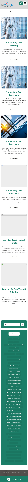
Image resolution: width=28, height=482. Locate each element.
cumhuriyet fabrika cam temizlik (13, 410)
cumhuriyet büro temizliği (14, 365)
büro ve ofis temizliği (13, 341)
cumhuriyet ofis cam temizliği (14, 428)
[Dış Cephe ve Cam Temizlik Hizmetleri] (7, 4)
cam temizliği (19, 353)
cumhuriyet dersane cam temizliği (14, 392)
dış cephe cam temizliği (14, 437)
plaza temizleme (9, 461)
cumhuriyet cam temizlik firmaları (14, 380)
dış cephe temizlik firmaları (13, 440)
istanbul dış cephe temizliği (14, 458)
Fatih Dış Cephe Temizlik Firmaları (14, 452)
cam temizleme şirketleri (10, 344)
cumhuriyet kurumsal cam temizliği (14, 425)
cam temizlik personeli (14, 350)
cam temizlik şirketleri (9, 353)
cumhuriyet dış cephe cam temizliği (14, 401)
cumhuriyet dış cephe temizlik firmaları (14, 404)
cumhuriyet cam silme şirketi (14, 374)
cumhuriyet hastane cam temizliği (14, 419)
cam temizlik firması (14, 347)
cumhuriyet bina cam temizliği (14, 359)
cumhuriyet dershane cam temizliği (14, 395)
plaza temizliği (19, 461)
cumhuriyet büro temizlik (14, 362)
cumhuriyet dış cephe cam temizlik (14, 398)
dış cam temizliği (13, 431)
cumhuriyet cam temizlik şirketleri (14, 383)
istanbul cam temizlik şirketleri (14, 455)
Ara (22, 324)
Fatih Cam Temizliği (14, 449)
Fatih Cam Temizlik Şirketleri (14, 446)
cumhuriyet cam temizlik (14, 377)
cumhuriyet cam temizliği (14, 386)
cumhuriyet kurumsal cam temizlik (14, 422)
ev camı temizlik (14, 443)
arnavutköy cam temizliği (14, 338)
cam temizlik (20, 344)
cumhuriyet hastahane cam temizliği (13, 416)
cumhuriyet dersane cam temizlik (14, 389)
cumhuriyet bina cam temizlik (14, 356)
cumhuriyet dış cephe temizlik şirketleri (14, 407)
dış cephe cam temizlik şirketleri (13, 434)
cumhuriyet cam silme (13, 368)
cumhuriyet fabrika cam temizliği (14, 413)
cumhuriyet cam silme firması (14, 371)
